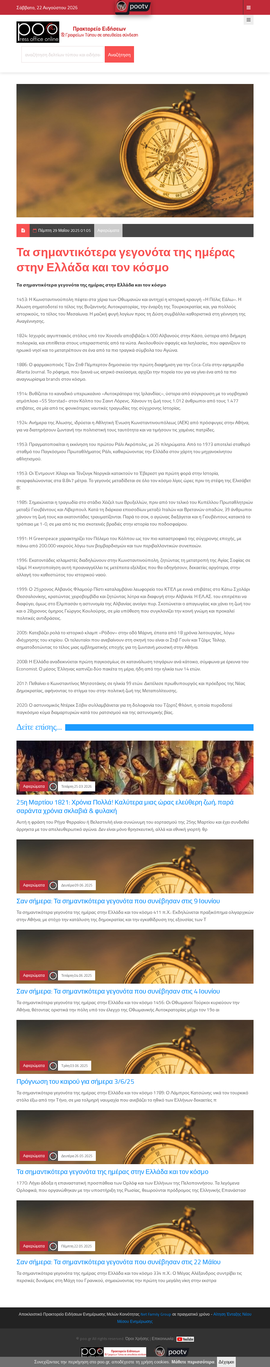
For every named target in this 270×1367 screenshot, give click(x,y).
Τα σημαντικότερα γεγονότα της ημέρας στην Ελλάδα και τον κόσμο (112, 1171)
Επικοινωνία (163, 1338)
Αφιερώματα (108, 230)
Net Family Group (156, 1314)
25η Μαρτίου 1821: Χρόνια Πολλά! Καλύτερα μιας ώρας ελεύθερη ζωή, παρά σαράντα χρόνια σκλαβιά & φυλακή (125, 806)
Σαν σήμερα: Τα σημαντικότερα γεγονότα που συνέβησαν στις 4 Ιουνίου (118, 991)
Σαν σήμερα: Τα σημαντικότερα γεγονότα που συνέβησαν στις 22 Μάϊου (118, 1262)
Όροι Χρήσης (137, 1338)
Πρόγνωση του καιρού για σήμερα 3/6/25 (75, 1081)
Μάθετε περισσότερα (193, 1361)
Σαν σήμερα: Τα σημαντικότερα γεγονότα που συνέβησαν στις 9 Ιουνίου (118, 901)
